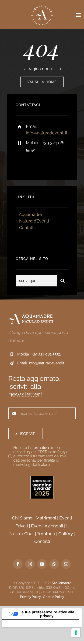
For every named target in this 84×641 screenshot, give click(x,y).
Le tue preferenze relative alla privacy (46, 614)
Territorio (46, 533)
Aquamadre (30, 214)
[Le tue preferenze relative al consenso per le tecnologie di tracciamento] (75, 632)
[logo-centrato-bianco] (42, 4)
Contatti (27, 227)
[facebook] (21, 164)
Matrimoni (46, 517)
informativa (39, 447)
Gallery (65, 533)
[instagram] (46, 164)
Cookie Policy (53, 596)
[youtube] (42, 564)
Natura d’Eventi (34, 221)
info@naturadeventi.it (46, 132)
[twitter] (33, 164)
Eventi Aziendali (47, 525)
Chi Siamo (22, 517)
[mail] (66, 564)
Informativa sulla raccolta (29, 623)
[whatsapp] (54, 564)
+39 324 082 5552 (46, 354)
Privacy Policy (30, 596)
